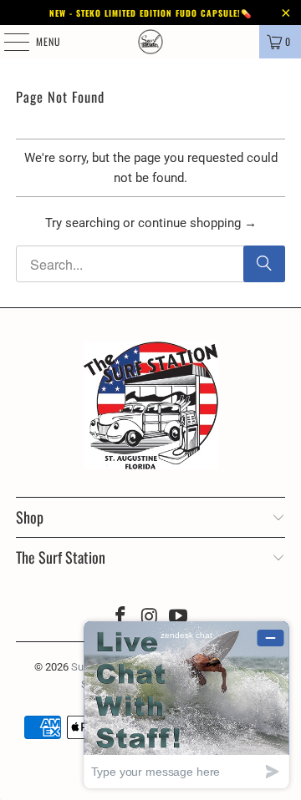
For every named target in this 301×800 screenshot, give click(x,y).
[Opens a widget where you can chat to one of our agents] (186, 704)
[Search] (264, 264)
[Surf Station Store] (150, 41)
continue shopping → (197, 222)
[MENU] (7, 41)
